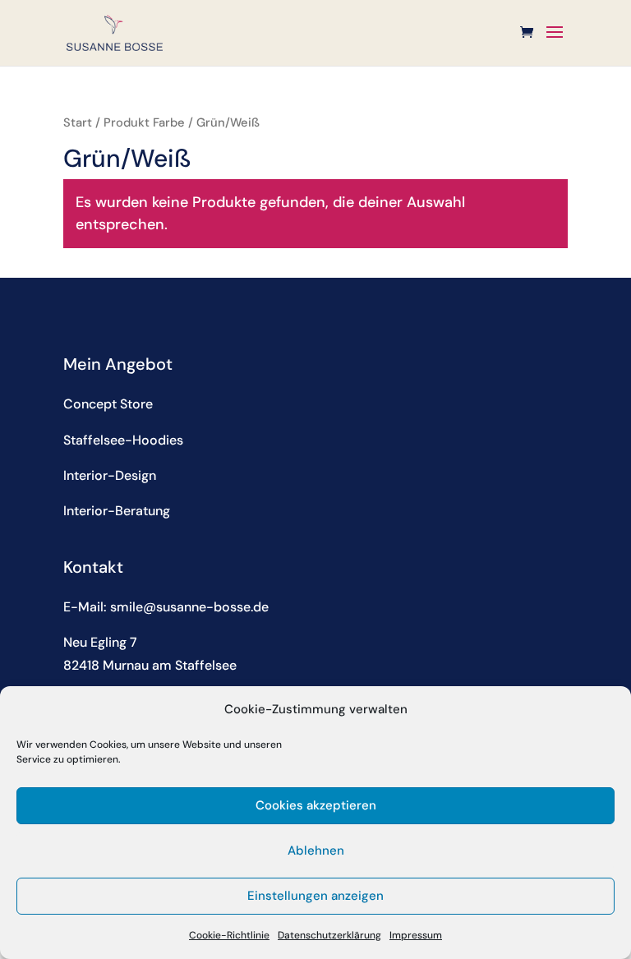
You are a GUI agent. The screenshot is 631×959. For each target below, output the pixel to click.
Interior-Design (109, 475)
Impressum (415, 935)
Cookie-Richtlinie (229, 935)
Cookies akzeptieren (316, 805)
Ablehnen (316, 850)
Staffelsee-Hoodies (123, 440)
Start (77, 122)
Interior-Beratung (116, 510)
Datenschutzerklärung (329, 935)
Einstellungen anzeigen (315, 896)
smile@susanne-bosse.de (189, 607)
